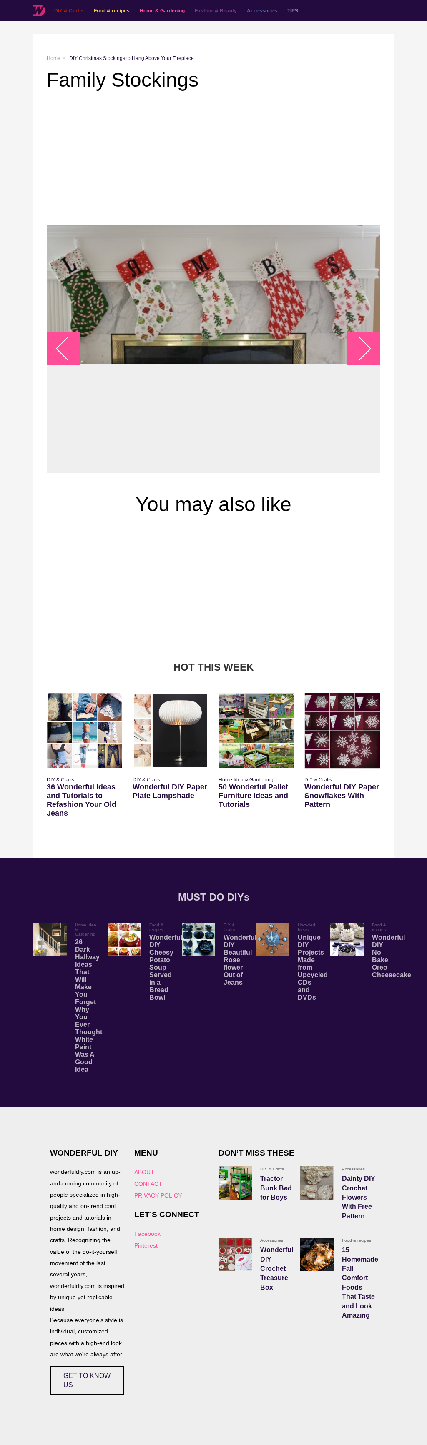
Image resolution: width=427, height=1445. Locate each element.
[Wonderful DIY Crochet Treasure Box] (235, 1254)
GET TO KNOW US (87, 1380)
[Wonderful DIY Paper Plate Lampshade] (170, 731)
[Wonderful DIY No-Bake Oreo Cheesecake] (347, 939)
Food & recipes (112, 11)
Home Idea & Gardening (246, 780)
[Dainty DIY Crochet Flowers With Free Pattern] (317, 1183)
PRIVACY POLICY (158, 1195)
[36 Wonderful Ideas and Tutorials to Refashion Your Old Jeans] (85, 731)
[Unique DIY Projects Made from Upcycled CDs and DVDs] (272, 939)
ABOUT (144, 1172)
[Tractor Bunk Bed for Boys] (235, 1183)
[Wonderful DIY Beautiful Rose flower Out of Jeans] (198, 939)
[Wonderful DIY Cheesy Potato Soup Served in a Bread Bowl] (124, 939)
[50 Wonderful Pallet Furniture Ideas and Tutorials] (256, 731)
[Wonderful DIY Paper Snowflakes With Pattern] (342, 731)
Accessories (262, 11)
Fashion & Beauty (216, 11)
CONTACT (148, 1183)
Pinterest (146, 1245)
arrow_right (360, 349)
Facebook (147, 1233)
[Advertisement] (213, 158)
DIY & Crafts (69, 11)
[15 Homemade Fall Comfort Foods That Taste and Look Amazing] (317, 1254)
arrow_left (68, 349)
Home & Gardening (162, 11)
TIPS (292, 11)
